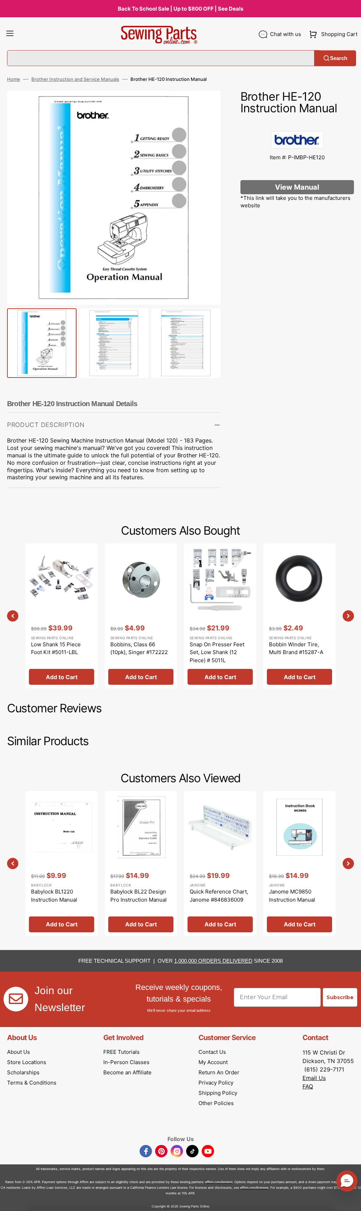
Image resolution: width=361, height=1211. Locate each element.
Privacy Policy (215, 1082)
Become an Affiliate (127, 1072)
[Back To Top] (350, 1200)
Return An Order (218, 1072)
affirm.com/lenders (219, 1182)
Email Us (314, 1077)
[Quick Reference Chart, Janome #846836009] (220, 863)
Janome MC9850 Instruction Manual (292, 895)
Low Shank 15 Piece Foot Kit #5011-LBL (56, 648)
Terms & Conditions (31, 1082)
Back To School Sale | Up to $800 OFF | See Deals (180, 8)
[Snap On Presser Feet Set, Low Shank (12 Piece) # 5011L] (220, 616)
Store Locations (26, 1062)
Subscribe (340, 997)
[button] (10, 34)
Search (338, 58)
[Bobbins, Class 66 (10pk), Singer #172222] (141, 616)
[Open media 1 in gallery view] (205, 106)
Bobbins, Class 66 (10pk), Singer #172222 (139, 648)
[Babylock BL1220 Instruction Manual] (61, 863)
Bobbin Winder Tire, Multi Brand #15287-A (296, 648)
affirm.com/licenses (254, 1187)
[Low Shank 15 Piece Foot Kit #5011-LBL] (61, 616)
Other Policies (216, 1103)
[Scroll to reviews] (297, 124)
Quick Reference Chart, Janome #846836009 (219, 895)
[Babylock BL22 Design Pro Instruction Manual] (141, 863)
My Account (213, 1062)
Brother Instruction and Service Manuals (75, 79)
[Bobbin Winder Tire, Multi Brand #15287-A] (299, 616)
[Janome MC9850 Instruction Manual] (299, 863)
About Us (18, 1052)
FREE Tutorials (121, 1052)
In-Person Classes (126, 1062)
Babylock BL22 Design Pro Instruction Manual (138, 895)
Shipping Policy (217, 1093)
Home (13, 79)
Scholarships (23, 1072)
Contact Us (212, 1052)
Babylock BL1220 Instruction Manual (54, 895)
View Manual (297, 187)
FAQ (307, 1086)
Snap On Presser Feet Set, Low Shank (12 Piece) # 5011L (217, 652)
